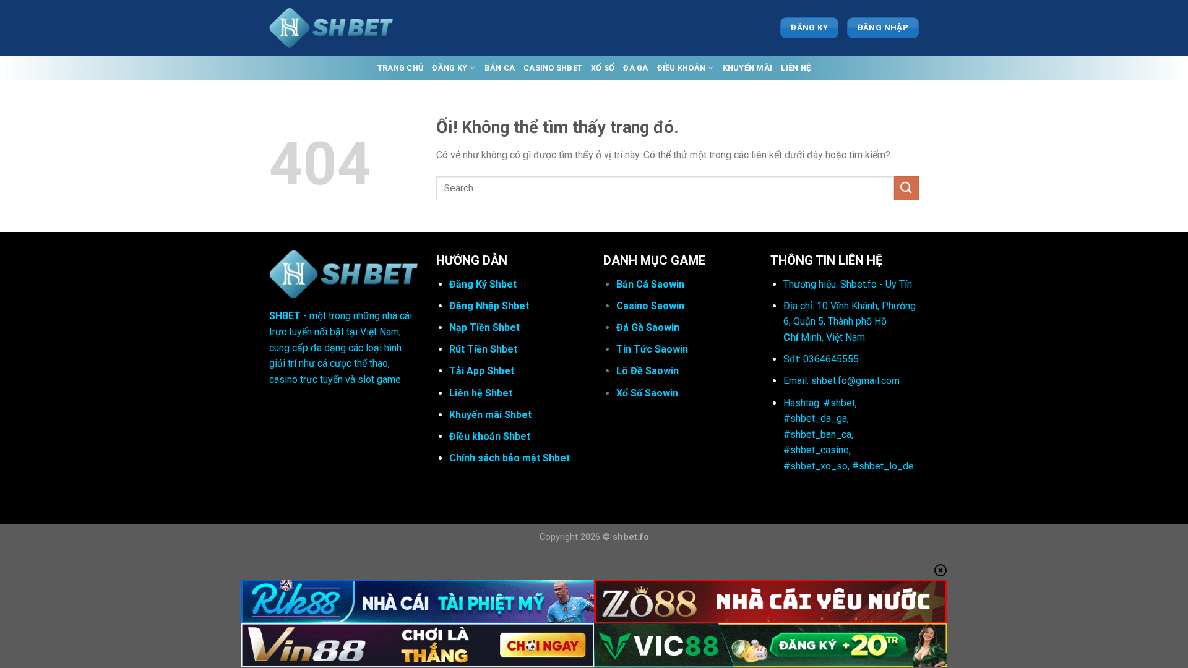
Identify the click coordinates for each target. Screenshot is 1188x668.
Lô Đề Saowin (647, 371)
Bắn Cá (499, 67)
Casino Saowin (650, 306)
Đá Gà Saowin (647, 327)
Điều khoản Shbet (489, 436)
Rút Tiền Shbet (483, 349)
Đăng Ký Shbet (483, 284)
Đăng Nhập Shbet (489, 306)
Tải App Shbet (481, 371)
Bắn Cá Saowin (650, 284)
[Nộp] (906, 188)
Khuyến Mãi (748, 67)
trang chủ (400, 67)
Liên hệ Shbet (480, 393)
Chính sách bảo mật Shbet (509, 458)
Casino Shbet (552, 67)
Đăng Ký (449, 67)
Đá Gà (635, 67)
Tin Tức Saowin (652, 349)
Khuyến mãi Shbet (490, 415)
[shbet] (331, 28)
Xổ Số (602, 67)
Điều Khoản (681, 67)
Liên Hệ (796, 67)
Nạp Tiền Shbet (484, 327)
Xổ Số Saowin (647, 393)
